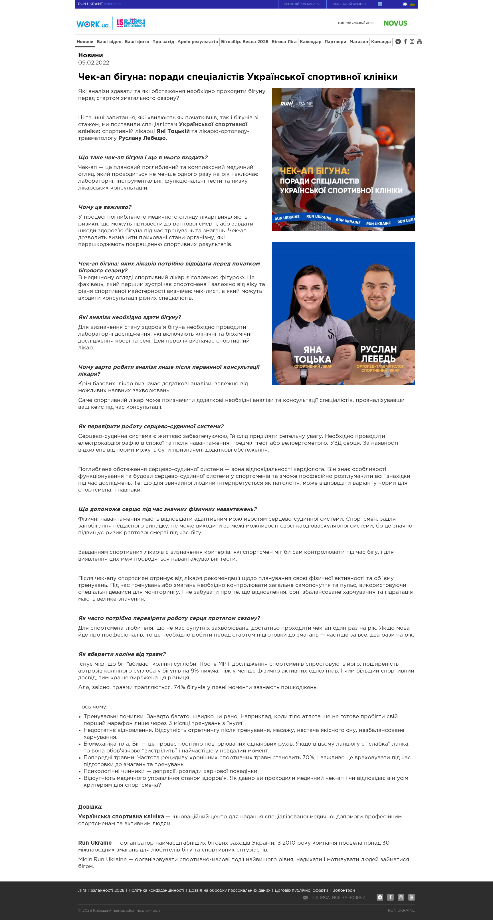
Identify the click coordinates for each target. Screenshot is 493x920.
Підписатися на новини (338, 897)
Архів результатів (197, 42)
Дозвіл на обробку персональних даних (229, 890)
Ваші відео (109, 42)
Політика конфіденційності (156, 890)
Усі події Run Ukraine (302, 4)
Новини (85, 42)
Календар (311, 42)
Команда (381, 42)
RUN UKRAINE (99, 4)
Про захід (163, 42)
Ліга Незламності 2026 (101, 890)
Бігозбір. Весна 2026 (244, 42)
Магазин (358, 42)
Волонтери (343, 890)
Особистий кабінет (349, 4)
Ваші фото (137, 42)
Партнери (335, 42)
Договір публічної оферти (301, 890)
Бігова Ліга (284, 42)
